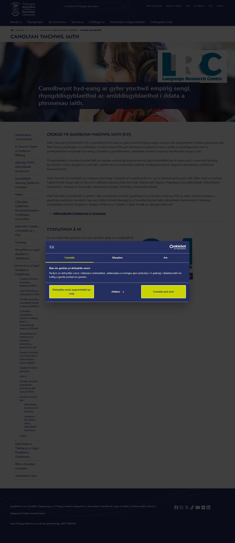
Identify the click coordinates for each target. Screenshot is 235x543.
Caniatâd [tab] (70, 257)
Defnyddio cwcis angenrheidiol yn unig (71, 291)
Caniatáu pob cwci (163, 291)
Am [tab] (165, 257)
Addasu (115, 291)
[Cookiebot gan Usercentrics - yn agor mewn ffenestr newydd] (172, 247)
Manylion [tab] (117, 257)
